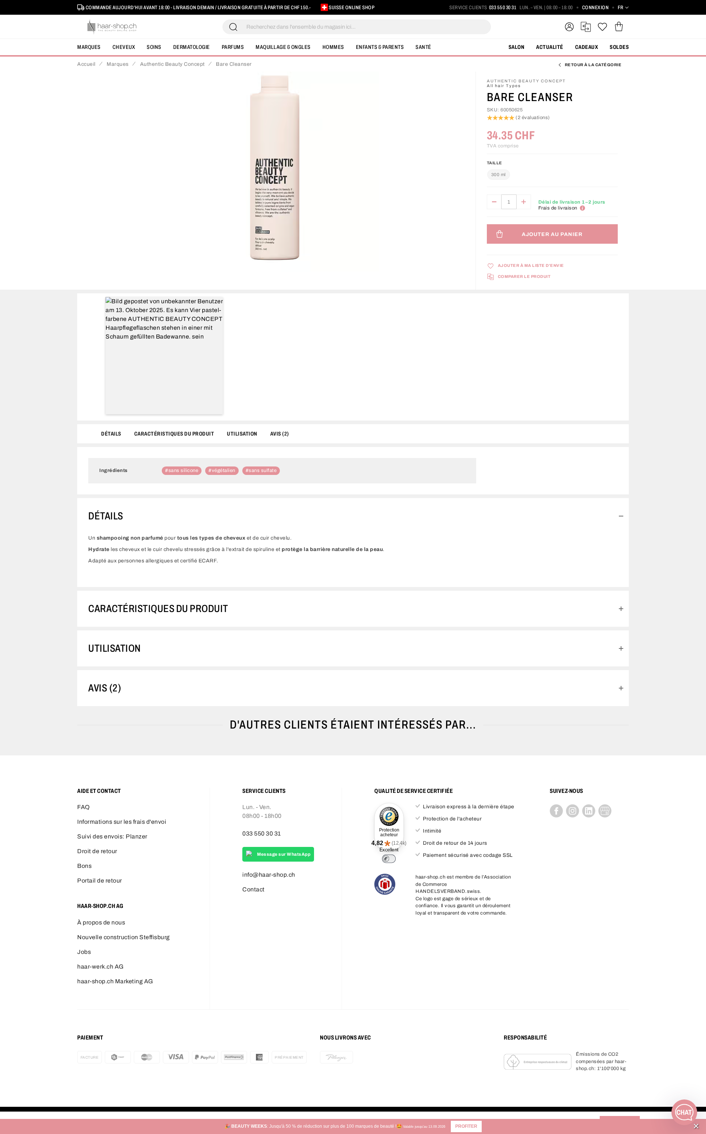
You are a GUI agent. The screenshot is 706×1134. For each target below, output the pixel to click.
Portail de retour (99, 880)
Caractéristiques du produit (174, 434)
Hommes (333, 47)
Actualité (549, 47)
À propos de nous (101, 922)
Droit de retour (97, 851)
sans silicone (183, 470)
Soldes (619, 47)
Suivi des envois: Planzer (112, 836)
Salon (517, 47)
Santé (423, 47)
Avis (278, 434)
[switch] (389, 859)
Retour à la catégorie (593, 64)
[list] (274, 177)
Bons (84, 866)
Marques (89, 47)
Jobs (84, 952)
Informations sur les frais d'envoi (121, 822)
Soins (154, 47)
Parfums (233, 47)
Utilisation (242, 434)
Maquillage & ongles (283, 47)
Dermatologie (191, 47)
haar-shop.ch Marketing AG (115, 981)
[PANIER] (618, 27)
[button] (466, 1126)
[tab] (353, 516)
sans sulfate (263, 470)
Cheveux (124, 47)
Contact (253, 889)
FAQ (83, 807)
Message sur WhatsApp (283, 854)
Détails (111, 434)
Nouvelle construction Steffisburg (123, 937)
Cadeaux (586, 47)
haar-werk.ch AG (100, 966)
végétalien (223, 470)
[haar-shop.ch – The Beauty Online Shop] (112, 27)
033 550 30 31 (503, 7)
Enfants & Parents (380, 47)
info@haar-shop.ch (268, 875)
